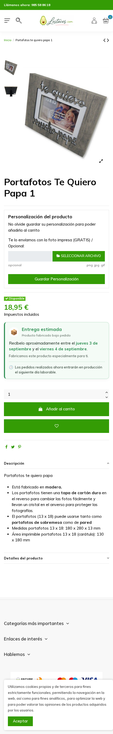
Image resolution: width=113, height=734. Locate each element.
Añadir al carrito (60, 408)
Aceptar (20, 721)
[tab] (56, 463)
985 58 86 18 (40, 5)
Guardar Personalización (57, 278)
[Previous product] (105, 40)
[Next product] (108, 40)
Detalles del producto (23, 558)
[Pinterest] (19, 446)
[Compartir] (6, 446)
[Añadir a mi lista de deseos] (56, 426)
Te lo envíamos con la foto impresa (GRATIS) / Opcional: (50, 242)
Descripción (14, 463)
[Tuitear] (13, 446)
